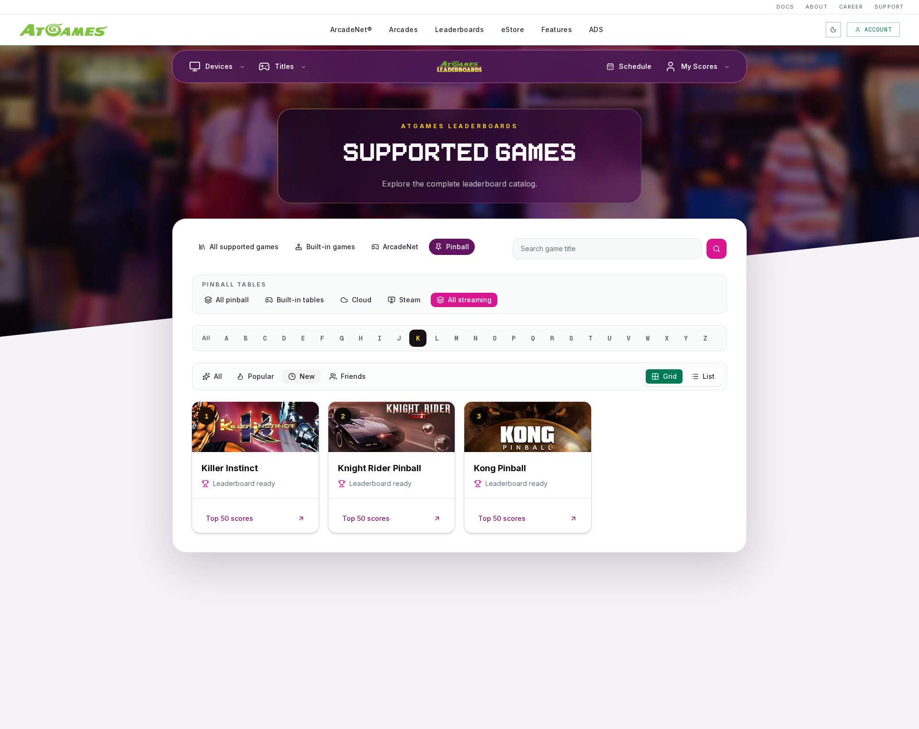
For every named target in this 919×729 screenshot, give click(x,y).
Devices (219, 66)
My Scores (699, 66)
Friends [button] (353, 376)
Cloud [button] (361, 300)
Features (556, 29)
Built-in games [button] (330, 247)
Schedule (635, 66)
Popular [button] (261, 376)
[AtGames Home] (63, 29)
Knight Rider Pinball (379, 468)
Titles (284, 66)
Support (889, 6)
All (206, 338)
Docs (785, 6)
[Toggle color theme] (833, 29)
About (817, 6)
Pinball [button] (457, 247)
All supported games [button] (244, 247)
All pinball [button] (232, 300)
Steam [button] (409, 300)
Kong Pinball (500, 468)
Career (851, 6)
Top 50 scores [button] (229, 518)
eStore (512, 29)
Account (878, 29)
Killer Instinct (230, 468)
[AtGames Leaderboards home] (459, 66)
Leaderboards (459, 29)
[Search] (716, 248)
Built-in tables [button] (300, 300)
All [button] (218, 376)
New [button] (307, 376)
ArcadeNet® (351, 29)
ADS (596, 29)
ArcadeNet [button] (400, 247)
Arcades (403, 29)
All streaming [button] (470, 300)
